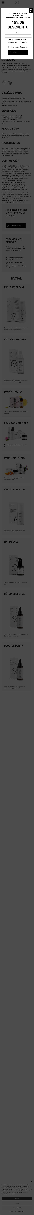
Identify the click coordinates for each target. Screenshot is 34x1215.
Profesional (13, 42)
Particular (24, 42)
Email (18, 33)
